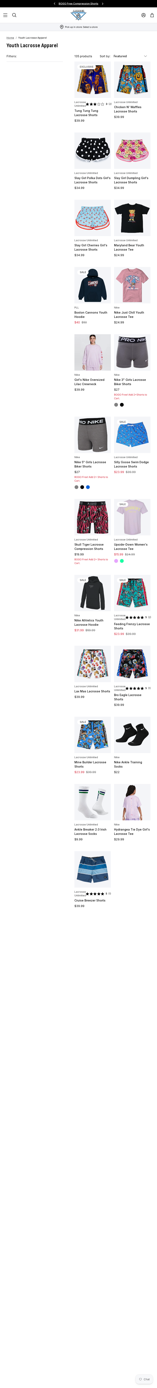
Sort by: (105, 56)
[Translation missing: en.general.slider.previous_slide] (54, 3)
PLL (76, 307)
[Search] (14, 15)
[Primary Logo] (78, 15)
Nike (117, 307)
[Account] (143, 15)
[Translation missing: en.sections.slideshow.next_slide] (102, 3)
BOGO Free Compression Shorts (78, 3)
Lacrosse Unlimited (80, 104)
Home (10, 37)
